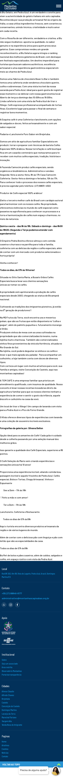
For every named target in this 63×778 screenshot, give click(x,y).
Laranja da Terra (8, 713)
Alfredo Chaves (8, 695)
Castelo (5, 702)
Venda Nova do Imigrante (12, 724)
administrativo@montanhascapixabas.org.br (25, 598)
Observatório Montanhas (12, 671)
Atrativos (5, 745)
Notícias (5, 752)
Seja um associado (10, 663)
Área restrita (7, 667)
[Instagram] (10, 604)
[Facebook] (17, 604)
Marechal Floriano (9, 717)
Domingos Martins (9, 710)
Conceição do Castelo (11, 706)
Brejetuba (6, 698)
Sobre (4, 659)
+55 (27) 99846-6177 (12, 593)
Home (4, 741)
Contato (5, 756)
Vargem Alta (7, 721)
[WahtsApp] (4, 604)
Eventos (5, 748)
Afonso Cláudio (8, 691)
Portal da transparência (11, 674)
